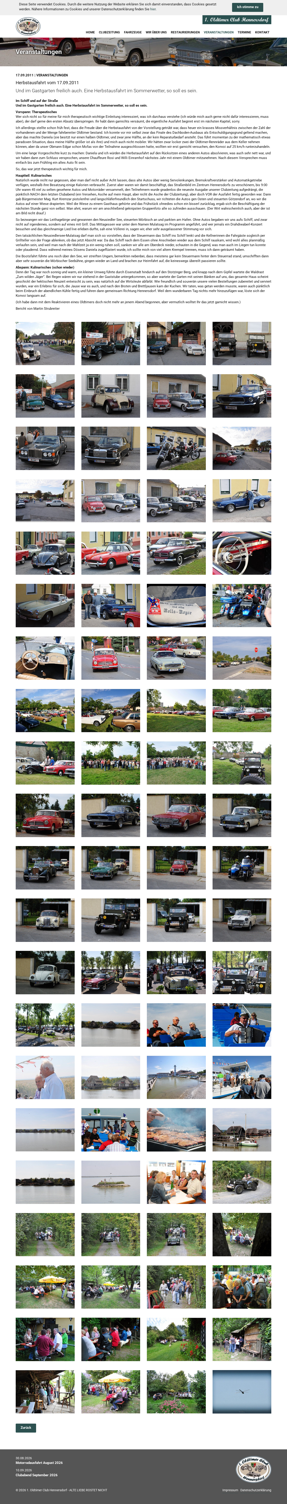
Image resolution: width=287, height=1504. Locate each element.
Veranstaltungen (219, 32)
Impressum (230, 1490)
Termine (244, 32)
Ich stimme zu (247, 7)
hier (153, 9)
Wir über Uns (156, 32)
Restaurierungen (185, 32)
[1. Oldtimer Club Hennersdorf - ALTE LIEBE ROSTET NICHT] (39, 26)
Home (90, 32)
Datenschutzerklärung (255, 1490)
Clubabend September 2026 (37, 1475)
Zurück (26, 1428)
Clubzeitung (109, 32)
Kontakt (262, 32)
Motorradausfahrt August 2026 (39, 1463)
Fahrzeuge (133, 32)
